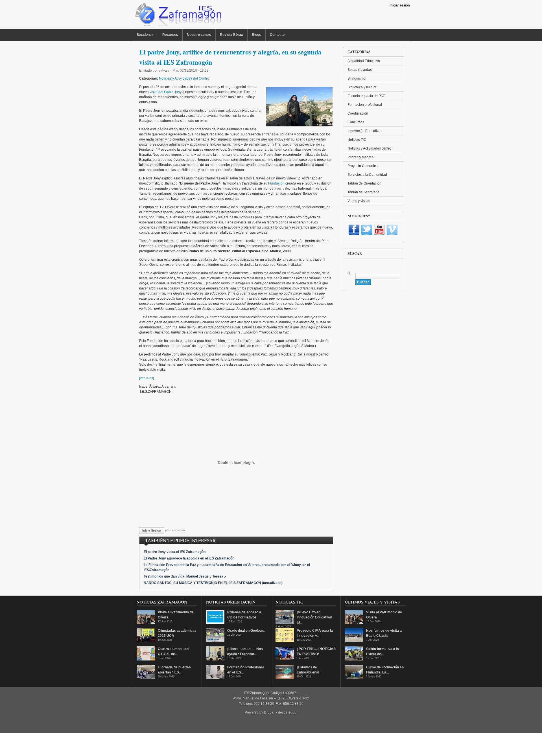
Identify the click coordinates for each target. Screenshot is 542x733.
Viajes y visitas (359, 201)
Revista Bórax (231, 35)
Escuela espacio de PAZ (366, 96)
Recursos (170, 35)
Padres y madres (360, 157)
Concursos (356, 122)
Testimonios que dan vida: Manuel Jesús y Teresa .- (185, 576)
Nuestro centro (199, 35)
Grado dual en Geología (246, 631)
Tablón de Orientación (364, 183)
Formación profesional (365, 105)
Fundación (276, 183)
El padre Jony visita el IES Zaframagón (175, 552)
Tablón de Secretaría (363, 192)
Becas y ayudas (360, 70)
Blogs (256, 35)
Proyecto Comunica (363, 166)
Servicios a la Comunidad (367, 175)
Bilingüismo (357, 78)
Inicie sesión (151, 530)
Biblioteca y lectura (362, 87)
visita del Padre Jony (166, 92)
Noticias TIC (357, 140)
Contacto (277, 35)
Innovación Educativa (364, 131)
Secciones (145, 35)
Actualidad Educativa (364, 61)
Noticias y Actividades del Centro (184, 78)
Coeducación (358, 113)
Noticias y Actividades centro (369, 148)
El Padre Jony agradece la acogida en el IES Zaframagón (189, 558)
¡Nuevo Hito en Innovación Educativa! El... (314, 617)
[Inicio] (177, 16)
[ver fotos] (146, 378)
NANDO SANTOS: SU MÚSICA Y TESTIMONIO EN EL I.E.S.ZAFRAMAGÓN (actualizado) (213, 583)
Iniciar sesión (400, 5)
